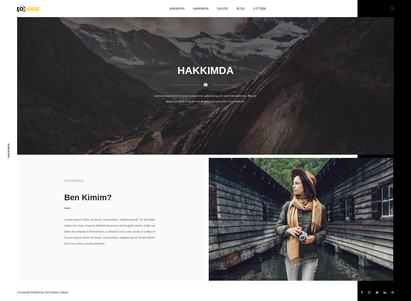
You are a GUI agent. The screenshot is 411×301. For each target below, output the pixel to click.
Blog (241, 8)
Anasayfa (177, 8)
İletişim (259, 8)
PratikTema (37, 292)
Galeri (222, 8)
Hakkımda (200, 8)
